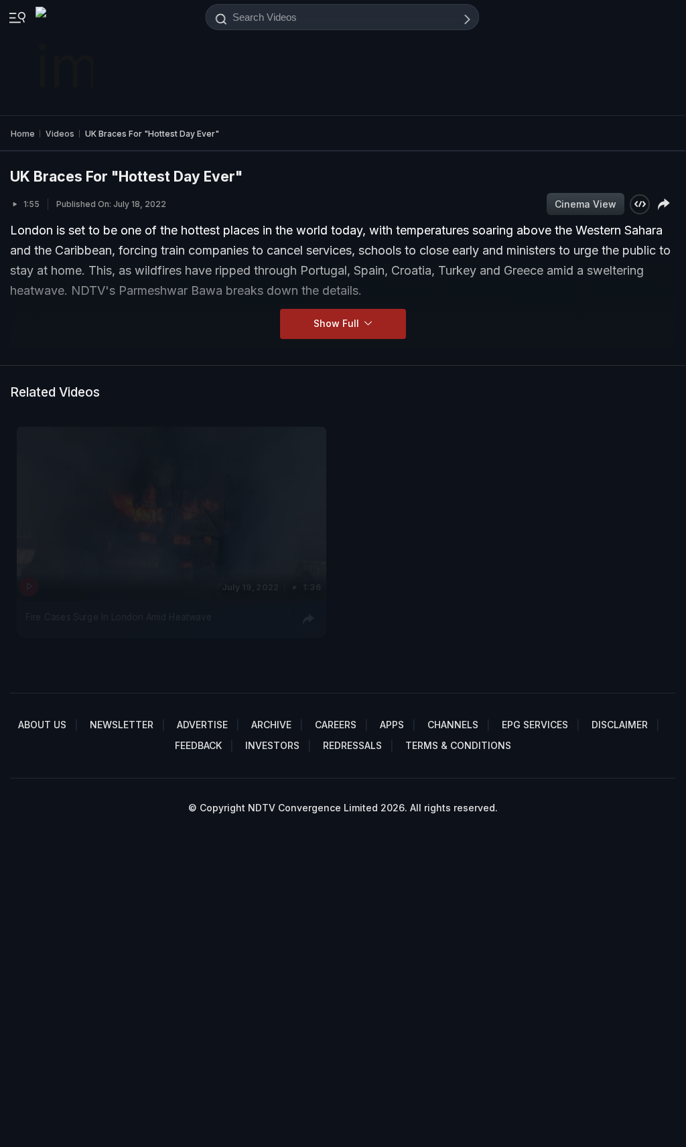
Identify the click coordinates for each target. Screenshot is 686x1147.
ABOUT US (42, 724)
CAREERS (335, 724)
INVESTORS (272, 745)
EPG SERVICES (535, 724)
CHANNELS (452, 724)
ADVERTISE (202, 724)
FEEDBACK (198, 745)
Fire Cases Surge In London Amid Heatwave (118, 616)
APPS (392, 724)
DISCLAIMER (620, 724)
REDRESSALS (352, 745)
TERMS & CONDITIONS (458, 745)
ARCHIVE (271, 724)
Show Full (338, 323)
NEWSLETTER (121, 724)
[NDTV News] (66, 57)
